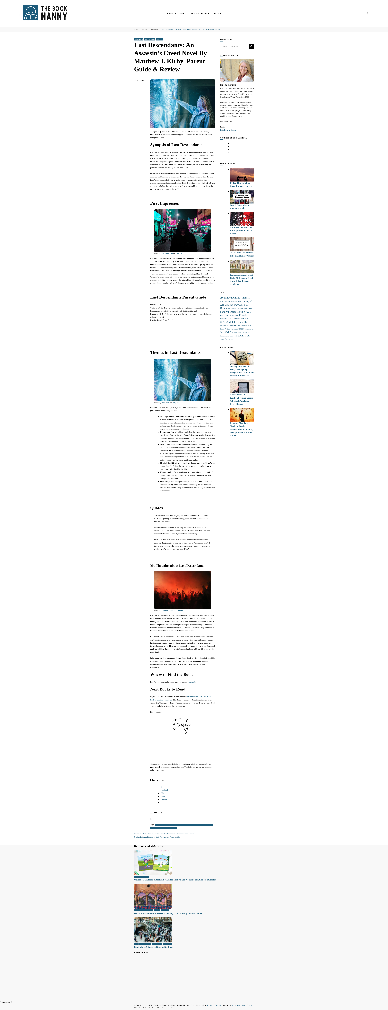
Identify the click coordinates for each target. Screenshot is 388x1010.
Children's (139, 39)
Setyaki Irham (167, 253)
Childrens (172, 825)
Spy (166, 828)
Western (230, 339)
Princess (240, 329)
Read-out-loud (249, 329)
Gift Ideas (230, 319)
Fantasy (232, 311)
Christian (232, 302)
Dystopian (240, 308)
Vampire (222, 339)
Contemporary (232, 304)
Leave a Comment (140, 80)
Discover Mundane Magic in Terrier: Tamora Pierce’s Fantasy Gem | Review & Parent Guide (242, 429)
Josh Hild (165, 402)
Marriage (249, 319)
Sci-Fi (162, 828)
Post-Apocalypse (231, 329)
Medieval (224, 322)
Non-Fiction (230, 325)
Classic (238, 301)
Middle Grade (150, 39)
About (216, 13)
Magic (244, 318)
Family (179, 825)
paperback (191, 682)
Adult (244, 297)
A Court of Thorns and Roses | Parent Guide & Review (241, 230)
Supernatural (224, 336)
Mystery (248, 322)
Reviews (170, 13)
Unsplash (179, 253)
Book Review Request (200, 13)
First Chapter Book (232, 315)
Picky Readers (240, 325)
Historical (203, 825)
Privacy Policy (246, 1005)
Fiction (184, 825)
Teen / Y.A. (172, 828)
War (226, 339)
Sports (239, 332)
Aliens (248, 298)
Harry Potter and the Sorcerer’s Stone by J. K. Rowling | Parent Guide (168, 913)
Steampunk (247, 332)
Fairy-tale (248, 308)
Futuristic (196, 825)
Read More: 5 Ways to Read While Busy (153, 947)
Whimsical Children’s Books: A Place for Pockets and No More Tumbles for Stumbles (175, 879)
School (157, 828)
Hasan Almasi (167, 610)
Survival (233, 336)
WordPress (235, 1005)
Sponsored (234, 332)
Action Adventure (162, 825)
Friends (190, 825)
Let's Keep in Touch (228, 130)
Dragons (233, 308)
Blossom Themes (214, 1005)
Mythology (223, 325)
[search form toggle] (368, 13)
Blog (182, 13)
